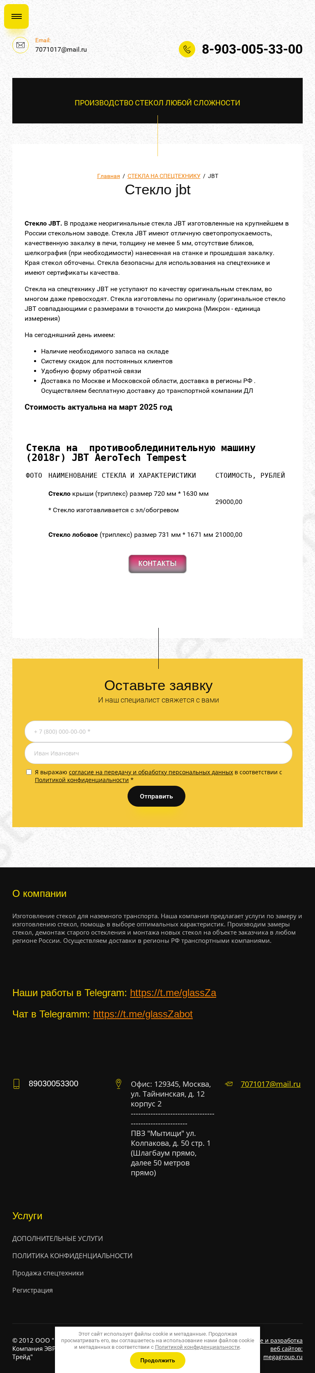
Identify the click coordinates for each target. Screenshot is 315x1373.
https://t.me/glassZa (173, 992)
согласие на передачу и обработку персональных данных (151, 772)
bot (186, 1013)
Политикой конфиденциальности (82, 780)
